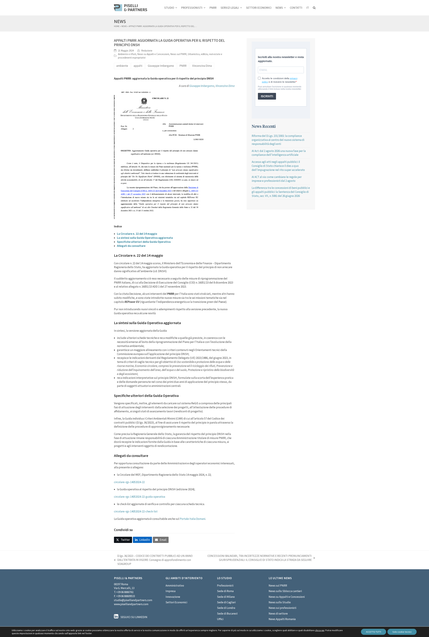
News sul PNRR (178, 54)
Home (116, 26)
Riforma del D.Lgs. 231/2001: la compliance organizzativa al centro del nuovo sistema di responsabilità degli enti (278, 140)
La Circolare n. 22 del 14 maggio (137, 234)
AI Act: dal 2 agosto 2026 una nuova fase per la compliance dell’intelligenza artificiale (279, 153)
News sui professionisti (282, 608)
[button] (314, 8)
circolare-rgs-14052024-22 (129, 482)
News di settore (278, 613)
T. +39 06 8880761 (124, 592)
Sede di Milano (226, 597)
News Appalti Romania (282, 619)
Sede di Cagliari (226, 602)
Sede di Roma (225, 591)
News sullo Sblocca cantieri (285, 591)
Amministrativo (175, 585)
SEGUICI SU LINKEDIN (133, 617)
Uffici (220, 619)
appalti (138, 66)
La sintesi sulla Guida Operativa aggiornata (145, 238)
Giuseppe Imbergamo (161, 66)
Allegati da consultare (131, 246)
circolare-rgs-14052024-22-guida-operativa (139, 496)
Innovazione (173, 597)
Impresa (170, 591)
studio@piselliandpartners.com (133, 600)
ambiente (122, 66)
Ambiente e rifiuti (127, 54)
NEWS (124, 26)
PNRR (183, 66)
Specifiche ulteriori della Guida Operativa (144, 242)
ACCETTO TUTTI (373, 631)
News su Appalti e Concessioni (153, 54)
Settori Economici (176, 602)
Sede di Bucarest (227, 613)
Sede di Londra (226, 608)
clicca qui (319, 630)
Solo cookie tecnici (402, 631)
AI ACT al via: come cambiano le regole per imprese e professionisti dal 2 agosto (277, 179)
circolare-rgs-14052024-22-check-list (136, 511)
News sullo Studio (280, 602)
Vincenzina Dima (202, 66)
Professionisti (225, 585)
